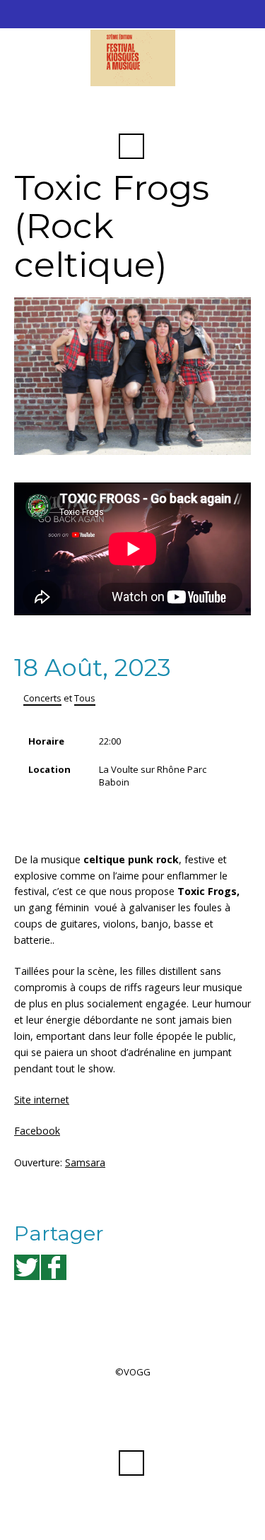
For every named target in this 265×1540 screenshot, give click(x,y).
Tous (84, 698)
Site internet (41, 1099)
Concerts (42, 698)
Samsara (85, 1162)
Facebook (131, 111)
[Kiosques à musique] (132, 58)
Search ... (131, 146)
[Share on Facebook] (53, 1267)
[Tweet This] (27, 1267)
